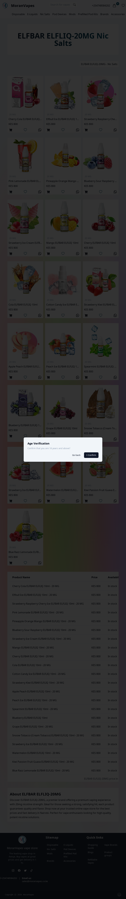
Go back (76, 455)
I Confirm (91, 455)
